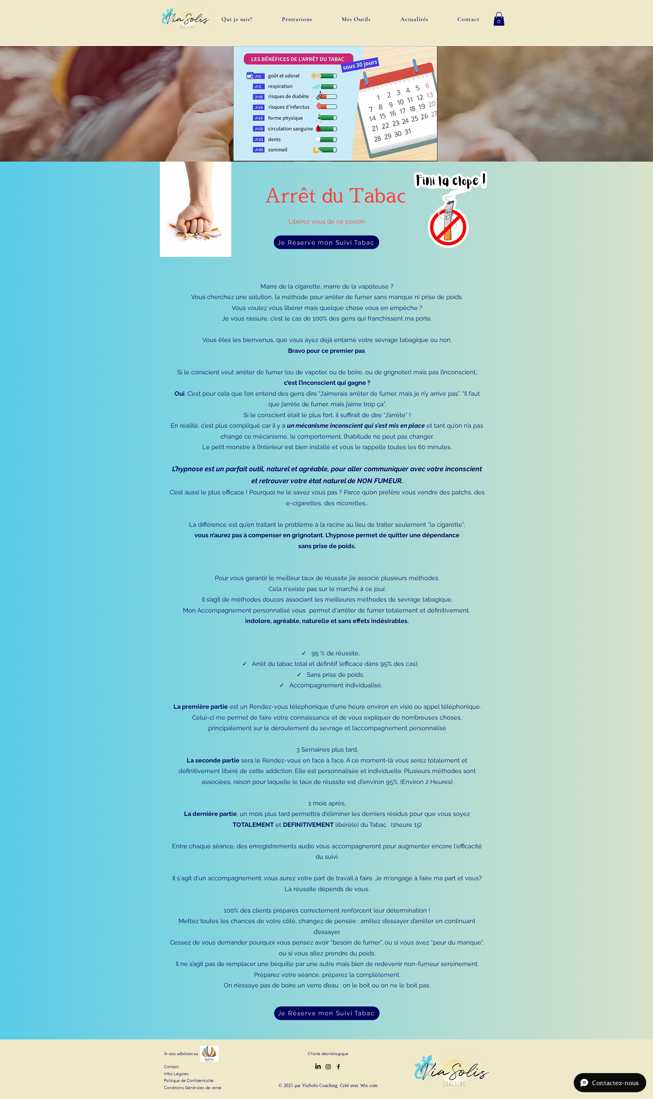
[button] (499, 19)
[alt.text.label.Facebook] (338, 1066)
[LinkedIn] (318, 1066)
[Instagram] (328, 1066)
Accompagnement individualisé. (335, 685)
